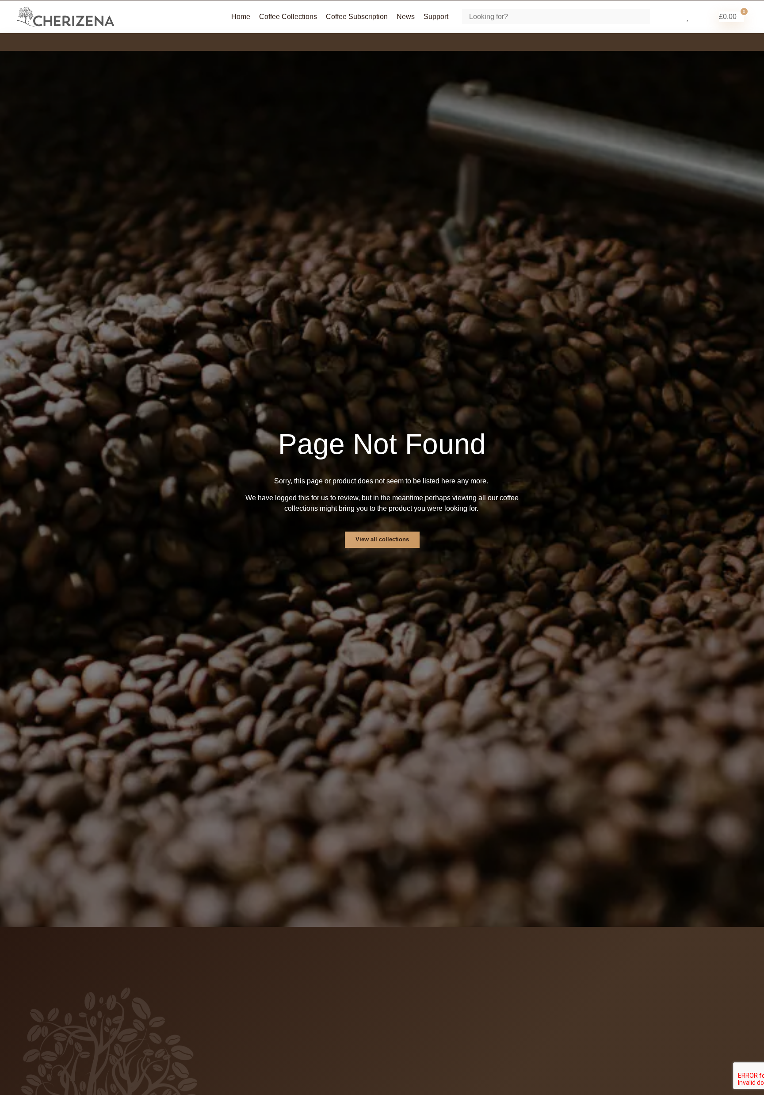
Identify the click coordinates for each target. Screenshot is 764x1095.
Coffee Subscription (357, 16)
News (406, 16)
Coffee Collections (288, 16)
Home (240, 16)
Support (436, 16)
